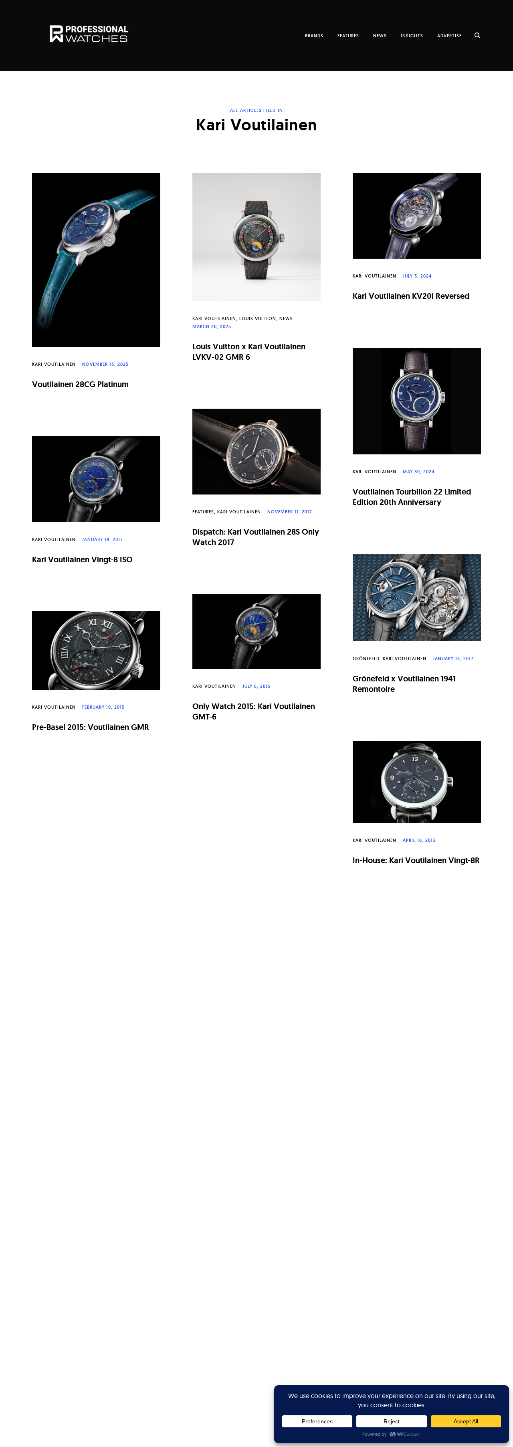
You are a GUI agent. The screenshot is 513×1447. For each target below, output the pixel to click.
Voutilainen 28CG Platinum (80, 384)
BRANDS (314, 36)
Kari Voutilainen (54, 364)
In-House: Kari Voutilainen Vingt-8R (416, 860)
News (286, 318)
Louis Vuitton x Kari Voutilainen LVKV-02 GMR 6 (248, 351)
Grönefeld (366, 658)
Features (203, 512)
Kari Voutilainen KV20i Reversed (411, 296)
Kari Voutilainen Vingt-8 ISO (82, 559)
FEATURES (348, 36)
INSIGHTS (412, 36)
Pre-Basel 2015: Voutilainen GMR (90, 727)
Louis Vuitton (257, 318)
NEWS (380, 36)
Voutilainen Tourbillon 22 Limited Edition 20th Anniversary (412, 496)
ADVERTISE (449, 36)
